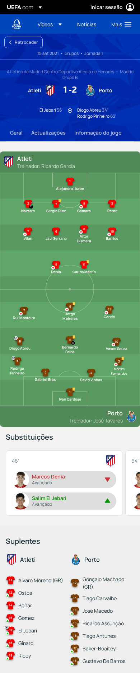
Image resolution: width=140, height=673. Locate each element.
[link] (87, 24)
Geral (16, 132)
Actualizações (48, 132)
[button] (49, 24)
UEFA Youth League (16, 24)
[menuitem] (51, 24)
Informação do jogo (98, 132)
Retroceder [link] (26, 42)
